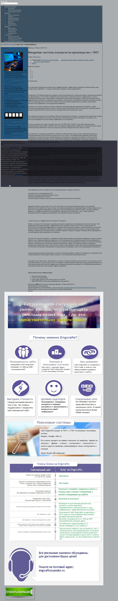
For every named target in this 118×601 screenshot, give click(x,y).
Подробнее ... (8, 80)
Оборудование (10, 44)
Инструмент (9, 108)
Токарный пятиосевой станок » (87, 287)
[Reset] (19, 3)
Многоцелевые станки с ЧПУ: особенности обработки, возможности (13, 83)
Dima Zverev (37, 57)
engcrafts (3, 44)
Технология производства (14, 78)
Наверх (30, 291)
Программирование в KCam (13, 51)
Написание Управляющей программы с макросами (12, 110)
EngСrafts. (14, 148)
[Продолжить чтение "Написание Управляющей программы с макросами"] (13, 118)
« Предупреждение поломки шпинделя (64, 287)
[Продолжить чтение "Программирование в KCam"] (13, 70)
